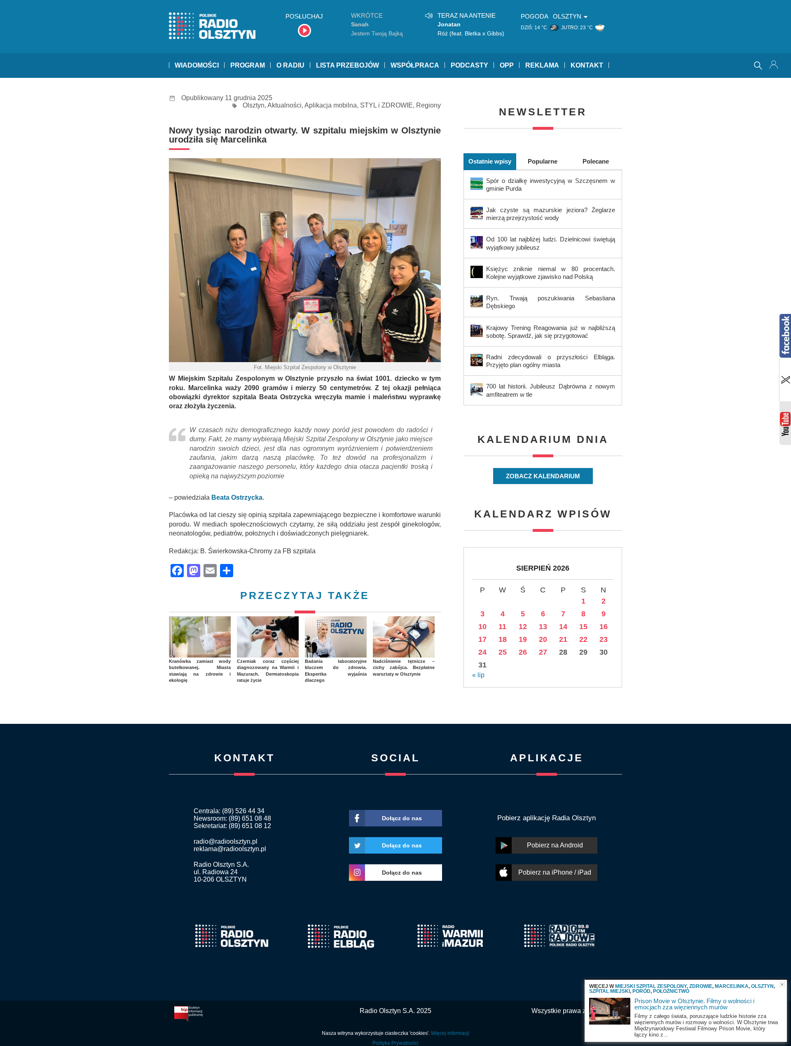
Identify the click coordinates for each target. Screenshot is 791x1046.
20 (543, 639)
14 (563, 626)
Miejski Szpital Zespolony (651, 986)
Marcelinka (732, 986)
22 (583, 639)
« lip (478, 675)
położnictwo (671, 991)
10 (482, 626)
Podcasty (469, 65)
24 (482, 652)
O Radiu (290, 65)
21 (563, 639)
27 (543, 652)
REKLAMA (542, 65)
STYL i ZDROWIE (386, 105)
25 (502, 652)
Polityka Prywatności (395, 1043)
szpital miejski (609, 991)
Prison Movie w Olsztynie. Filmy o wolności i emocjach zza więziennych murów (694, 1004)
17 (482, 639)
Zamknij (782, 984)
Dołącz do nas (402, 818)
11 (502, 626)
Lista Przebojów (347, 65)
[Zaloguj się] (774, 65)
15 (583, 626)
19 (523, 639)
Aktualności (284, 105)
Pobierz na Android (555, 845)
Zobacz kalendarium (543, 476)
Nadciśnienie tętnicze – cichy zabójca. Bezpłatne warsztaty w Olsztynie (404, 667)
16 (603, 626)
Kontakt (587, 65)
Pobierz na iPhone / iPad (554, 872)
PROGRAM (247, 65)
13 (543, 626)
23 (603, 639)
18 (502, 639)
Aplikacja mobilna (330, 105)
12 (523, 626)
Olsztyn (253, 105)
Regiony (428, 105)
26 (523, 652)
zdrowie (700, 986)
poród (641, 991)
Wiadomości (197, 65)
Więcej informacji (450, 1033)
